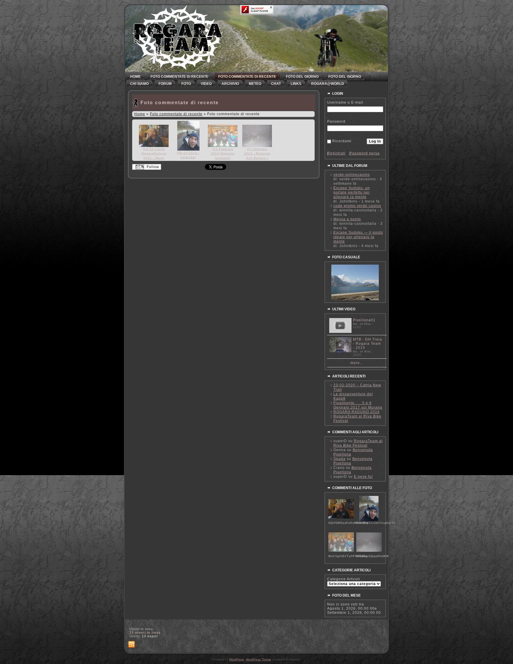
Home (139, 114)
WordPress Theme (258, 659)
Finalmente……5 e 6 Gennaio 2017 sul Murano (357, 405)
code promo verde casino (357, 206)
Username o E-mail (345, 102)
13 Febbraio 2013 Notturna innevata (223, 153)
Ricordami (342, 141)
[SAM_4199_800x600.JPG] (355, 299)
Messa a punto (347, 219)
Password (336, 121)
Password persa (364, 153)
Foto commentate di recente (179, 102)
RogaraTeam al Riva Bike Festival (358, 443)
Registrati (336, 153)
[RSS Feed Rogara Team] (131, 644)
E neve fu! (363, 477)
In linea (145, 632)
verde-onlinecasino (351, 175)
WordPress (236, 659)
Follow (152, 167)
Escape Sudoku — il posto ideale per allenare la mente (358, 237)
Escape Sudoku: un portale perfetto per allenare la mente (351, 192)
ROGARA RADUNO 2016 (356, 412)
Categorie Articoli (343, 579)
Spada (339, 459)
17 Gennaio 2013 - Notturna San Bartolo (257, 153)
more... (356, 363)
